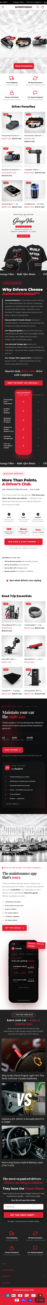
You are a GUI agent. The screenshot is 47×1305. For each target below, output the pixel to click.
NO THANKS (35, 668)
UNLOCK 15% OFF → (35, 659)
